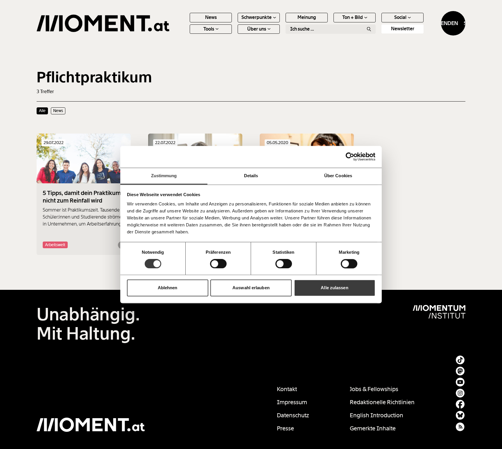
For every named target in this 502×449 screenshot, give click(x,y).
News (211, 17)
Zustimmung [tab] (164, 175)
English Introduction (376, 415)
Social (400, 17)
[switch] (218, 263)
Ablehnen (168, 287)
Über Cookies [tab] (338, 175)
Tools (208, 29)
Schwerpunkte (256, 17)
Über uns (256, 29)
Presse (285, 428)
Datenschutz (293, 415)
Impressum (292, 402)
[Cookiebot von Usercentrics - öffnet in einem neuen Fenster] (349, 156)
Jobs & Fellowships (374, 389)
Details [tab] (251, 175)
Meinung (306, 17)
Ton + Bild (352, 17)
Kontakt (287, 389)
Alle (42, 110)
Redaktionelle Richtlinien (382, 402)
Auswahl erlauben (251, 287)
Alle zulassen (334, 287)
